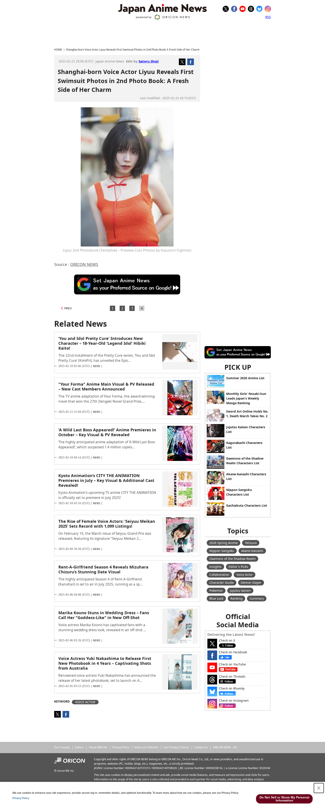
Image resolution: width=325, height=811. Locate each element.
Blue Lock (216, 598)
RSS (268, 17)
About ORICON (98, 747)
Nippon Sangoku (221, 551)
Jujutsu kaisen (240, 590)
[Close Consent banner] (319, 788)
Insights (215, 567)
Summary (257, 598)
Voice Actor (244, 574)
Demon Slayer (251, 582)
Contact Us (201, 747)
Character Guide (221, 582)
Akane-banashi (252, 551)
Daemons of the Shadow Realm (232, 559)
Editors (79, 747)
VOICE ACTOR (85, 702)
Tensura (251, 543)
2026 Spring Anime (223, 543)
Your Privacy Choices (176, 747)
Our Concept (62, 747)
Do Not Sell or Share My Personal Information (284, 799)
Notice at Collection (146, 747)
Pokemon (216, 590)
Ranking (236, 598)
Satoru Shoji (149, 61)
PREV (68, 308)
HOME (58, 49)
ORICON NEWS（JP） (226, 747)
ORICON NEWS (84, 264)
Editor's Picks (238, 567)
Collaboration (219, 574)
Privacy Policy (120, 747)
